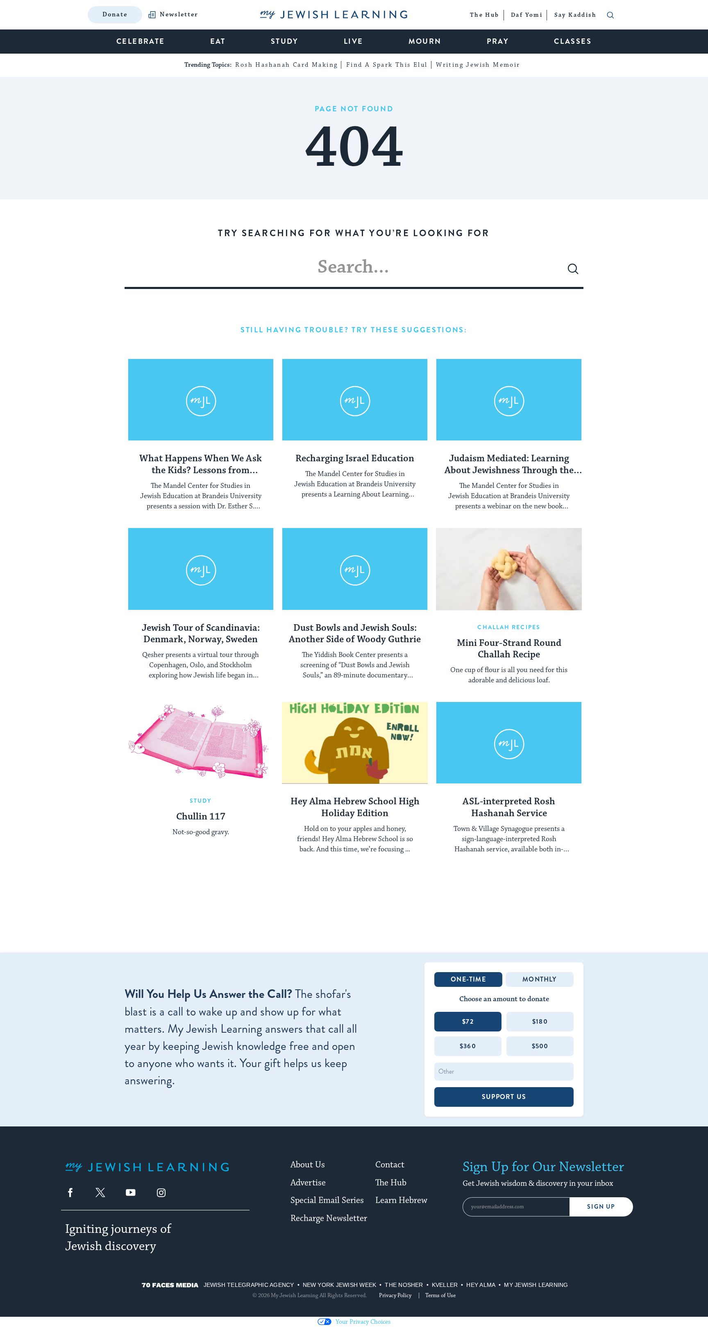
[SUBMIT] (573, 272)
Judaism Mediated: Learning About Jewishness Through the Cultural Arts (509, 465)
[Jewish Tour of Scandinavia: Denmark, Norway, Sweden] (201, 569)
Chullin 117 (200, 817)
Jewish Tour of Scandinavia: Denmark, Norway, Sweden (201, 634)
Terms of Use (440, 1295)
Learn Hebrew (401, 1200)
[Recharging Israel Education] (355, 400)
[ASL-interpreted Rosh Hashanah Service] (509, 743)
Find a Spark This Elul (387, 65)
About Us (307, 1165)
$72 (468, 1021)
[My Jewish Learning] (147, 1174)
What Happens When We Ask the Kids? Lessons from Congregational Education (200, 465)
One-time (468, 979)
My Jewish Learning (536, 1285)
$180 (540, 1021)
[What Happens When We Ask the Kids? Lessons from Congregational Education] (201, 400)
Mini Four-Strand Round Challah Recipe (509, 649)
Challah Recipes (508, 627)
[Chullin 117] (201, 743)
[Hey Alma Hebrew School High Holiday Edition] (355, 743)
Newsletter (179, 14)
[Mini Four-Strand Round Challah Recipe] (509, 569)
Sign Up (601, 1207)
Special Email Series (327, 1200)
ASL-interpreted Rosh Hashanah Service (509, 807)
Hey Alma (480, 1285)
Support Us (504, 1096)
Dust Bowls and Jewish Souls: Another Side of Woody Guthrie (355, 634)
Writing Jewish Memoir (478, 65)
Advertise (308, 1183)
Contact (389, 1165)
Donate (114, 14)
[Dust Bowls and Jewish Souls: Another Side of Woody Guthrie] (355, 569)
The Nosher (404, 1285)
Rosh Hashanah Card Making (286, 65)
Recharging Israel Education (354, 459)
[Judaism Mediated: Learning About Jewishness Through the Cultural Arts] (509, 400)
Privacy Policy (395, 1295)
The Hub (390, 1183)
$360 (468, 1046)
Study (201, 801)
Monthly (539, 979)
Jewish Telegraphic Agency (249, 1285)
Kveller (445, 1285)
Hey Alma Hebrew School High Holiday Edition (355, 807)
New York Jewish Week (340, 1285)
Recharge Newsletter (328, 1218)
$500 (540, 1046)
